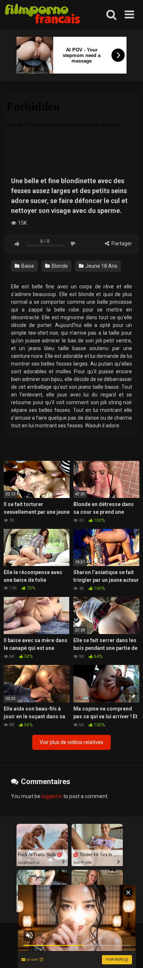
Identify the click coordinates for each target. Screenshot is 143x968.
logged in (51, 796)
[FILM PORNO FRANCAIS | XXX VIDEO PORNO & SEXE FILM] (43, 15)
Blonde (59, 266)
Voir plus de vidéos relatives (71, 742)
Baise (27, 266)
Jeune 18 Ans (100, 266)
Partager (121, 243)
